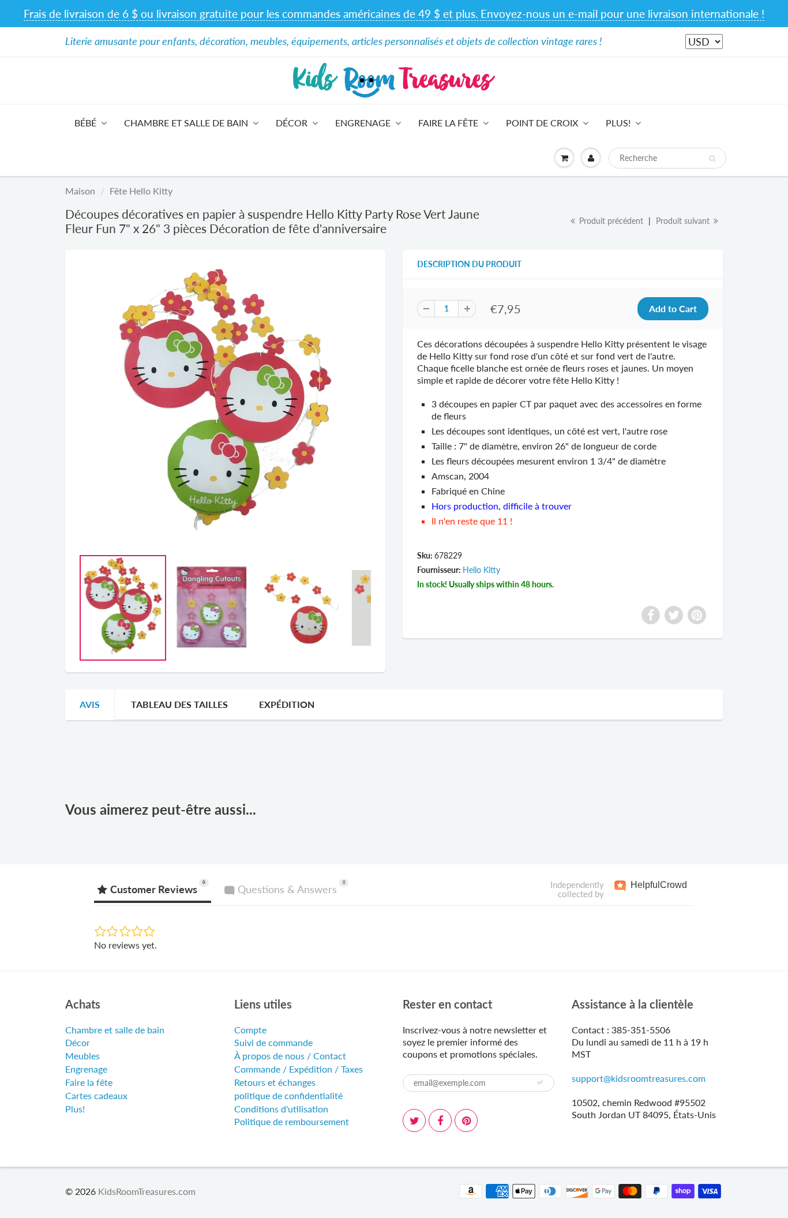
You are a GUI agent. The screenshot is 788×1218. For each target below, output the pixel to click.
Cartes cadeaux (96, 1095)
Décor (291, 122)
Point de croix (542, 122)
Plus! (618, 122)
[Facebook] (440, 1120)
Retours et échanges (275, 1082)
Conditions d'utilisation (281, 1108)
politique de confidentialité (288, 1095)
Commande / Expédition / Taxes (298, 1068)
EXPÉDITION (286, 704)
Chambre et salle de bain (186, 122)
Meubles (82, 1055)
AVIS (90, 704)
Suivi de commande (273, 1042)
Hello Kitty (481, 570)
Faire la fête (448, 122)
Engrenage (363, 122)
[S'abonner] (540, 1082)
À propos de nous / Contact (290, 1055)
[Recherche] (712, 158)
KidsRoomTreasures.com (147, 1191)
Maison (80, 190)
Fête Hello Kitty (141, 190)
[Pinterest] (466, 1120)
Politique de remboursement (291, 1121)
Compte (250, 1029)
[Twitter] (414, 1120)
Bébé (85, 122)
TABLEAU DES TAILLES (179, 704)
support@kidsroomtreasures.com (639, 1078)
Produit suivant (684, 221)
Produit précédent (610, 221)
